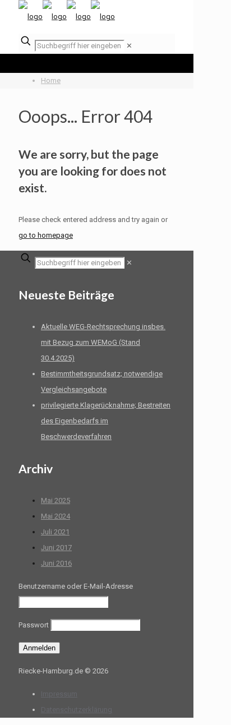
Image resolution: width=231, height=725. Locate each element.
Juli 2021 (55, 532)
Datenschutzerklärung (76, 709)
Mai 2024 (55, 516)
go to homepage (46, 235)
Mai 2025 (55, 500)
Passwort (34, 625)
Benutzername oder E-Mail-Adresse (76, 586)
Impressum (59, 694)
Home (51, 80)
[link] (129, 45)
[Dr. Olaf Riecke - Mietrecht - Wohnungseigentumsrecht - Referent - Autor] (67, 16)
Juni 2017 (56, 547)
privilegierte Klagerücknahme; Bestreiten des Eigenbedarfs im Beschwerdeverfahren (105, 421)
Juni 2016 (56, 563)
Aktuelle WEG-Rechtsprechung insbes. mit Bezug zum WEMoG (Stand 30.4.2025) (103, 342)
